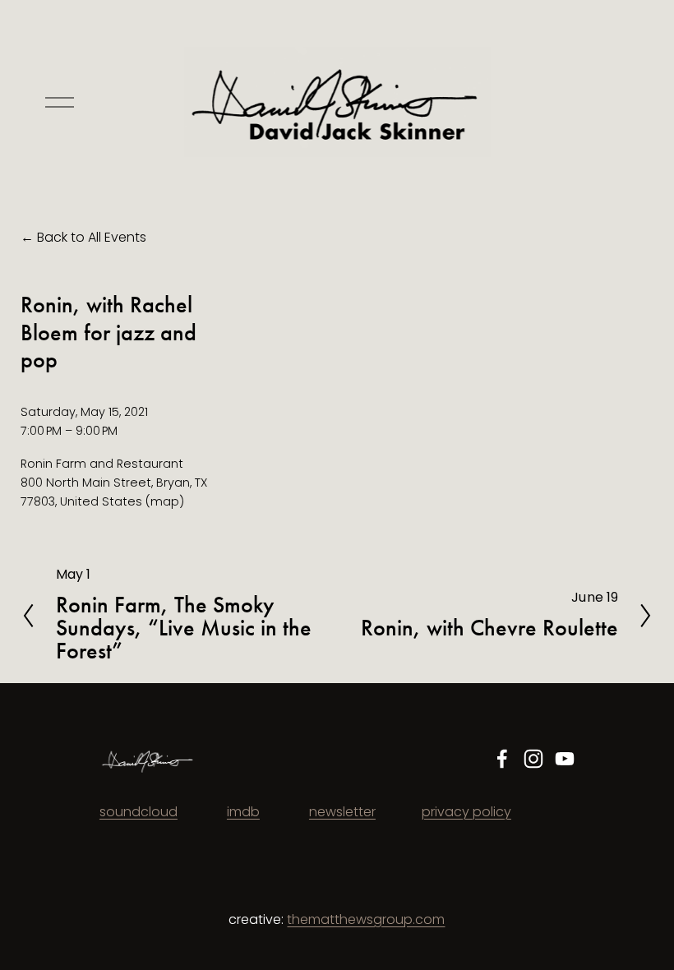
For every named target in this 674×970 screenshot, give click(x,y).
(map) (164, 501)
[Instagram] (533, 759)
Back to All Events (91, 237)
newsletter (342, 811)
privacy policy (466, 811)
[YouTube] (565, 759)
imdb (243, 811)
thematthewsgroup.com (366, 919)
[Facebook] (502, 759)
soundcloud (138, 811)
